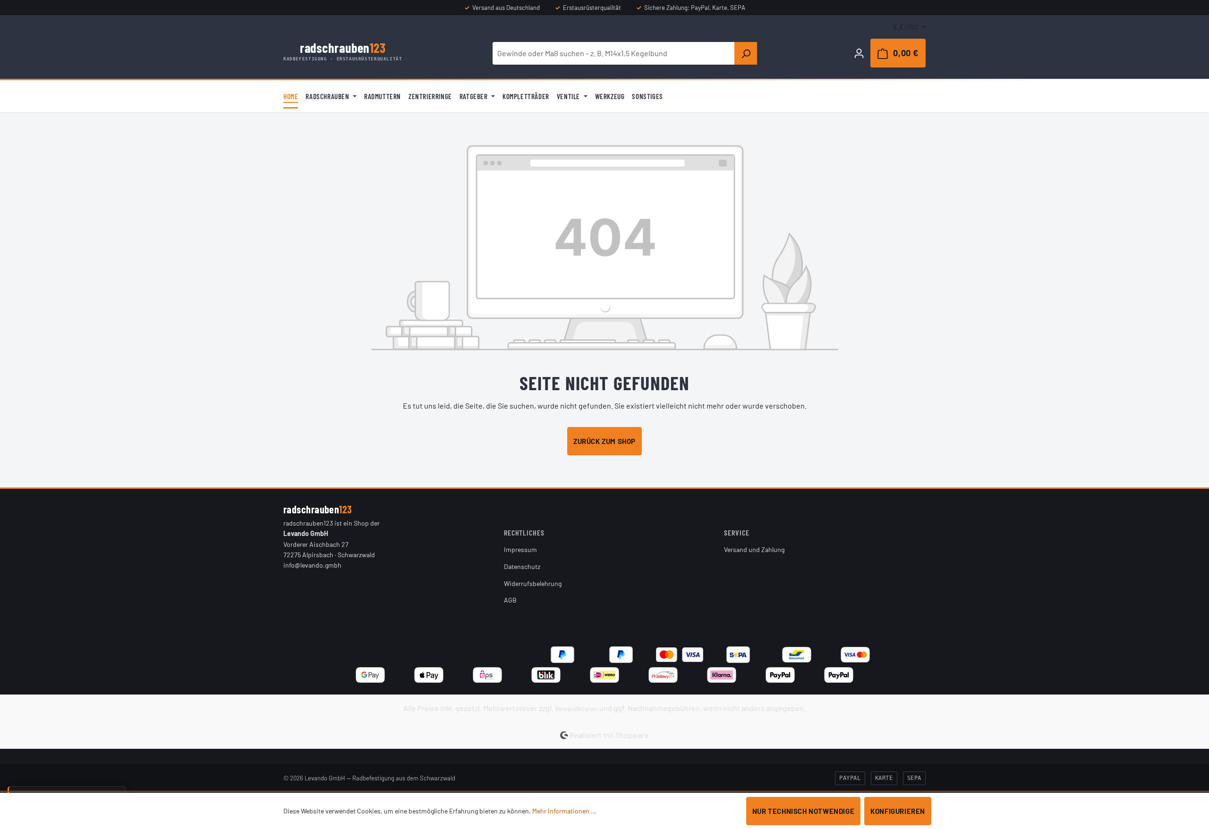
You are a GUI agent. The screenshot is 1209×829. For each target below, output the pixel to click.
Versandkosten (576, 708)
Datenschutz (522, 566)
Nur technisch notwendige (803, 811)
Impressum (520, 549)
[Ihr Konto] (859, 53)
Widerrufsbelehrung (533, 583)
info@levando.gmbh (312, 565)
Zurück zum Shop (604, 441)
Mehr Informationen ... (564, 811)
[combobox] (614, 53)
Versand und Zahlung (754, 549)
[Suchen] (745, 53)
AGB (510, 600)
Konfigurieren (897, 811)
